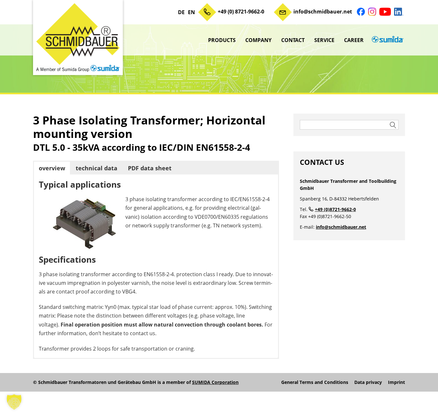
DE (181, 12)
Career (354, 40)
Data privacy (368, 382)
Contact (293, 40)
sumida (386, 40)
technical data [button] (96, 168)
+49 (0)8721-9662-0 (335, 209)
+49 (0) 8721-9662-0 (241, 11)
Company (258, 40)
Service (324, 40)
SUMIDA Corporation (215, 382)
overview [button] (52, 168)
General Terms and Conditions (314, 382)
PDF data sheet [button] (150, 168)
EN (191, 12)
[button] (14, 402)
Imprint (396, 382)
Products (222, 40)
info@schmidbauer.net (322, 11)
